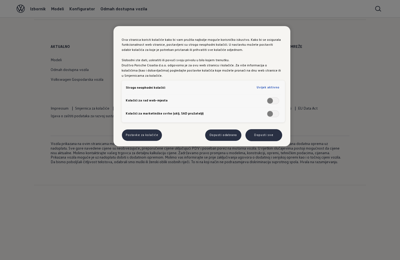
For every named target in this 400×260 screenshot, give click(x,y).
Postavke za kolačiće (142, 135)
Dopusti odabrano (223, 135)
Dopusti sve (263, 135)
